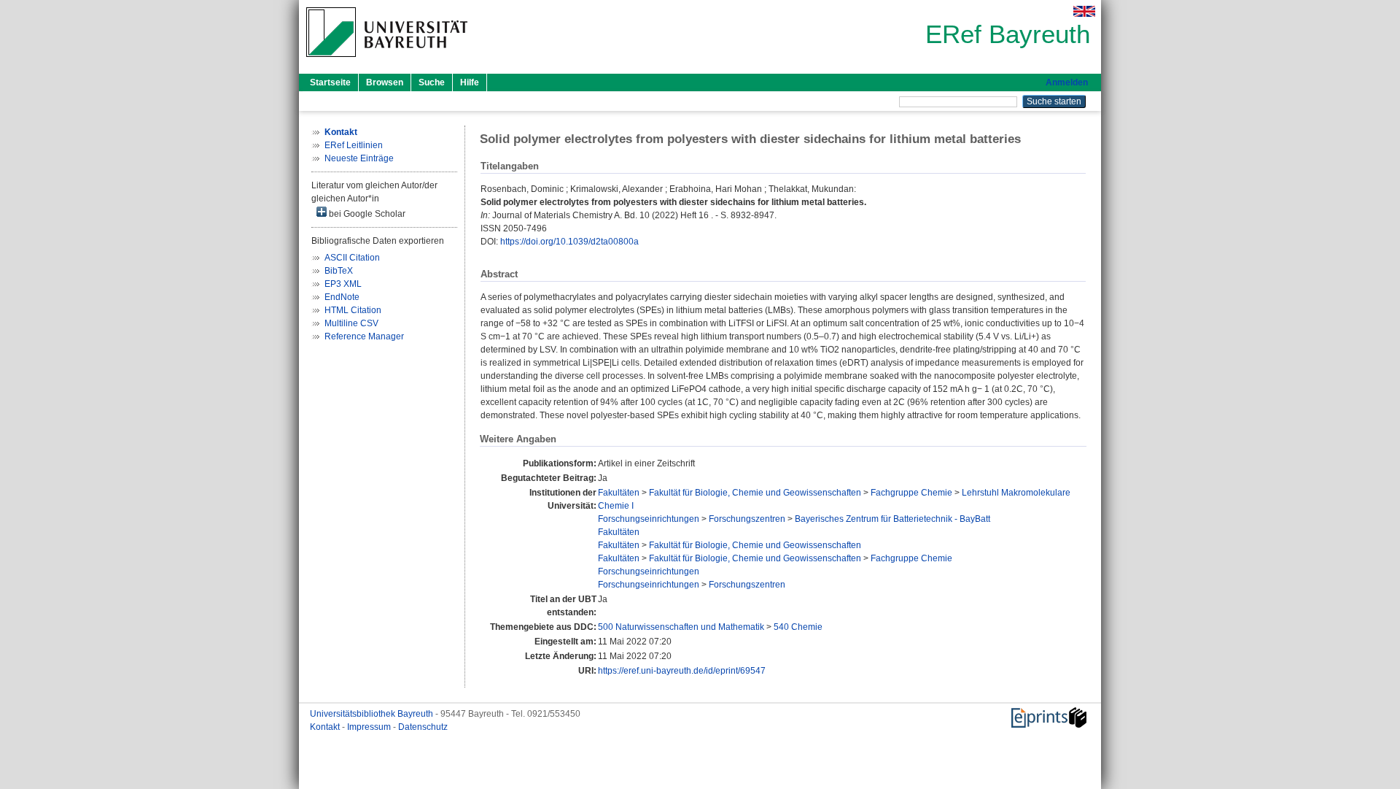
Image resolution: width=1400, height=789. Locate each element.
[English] (1084, 11)
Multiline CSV (351, 323)
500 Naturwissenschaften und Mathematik (681, 627)
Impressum (370, 727)
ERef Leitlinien (353, 145)
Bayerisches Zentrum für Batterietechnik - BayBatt (892, 519)
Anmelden (1067, 82)
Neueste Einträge (359, 158)
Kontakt (326, 727)
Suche (432, 82)
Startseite (330, 82)
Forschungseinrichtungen (648, 519)
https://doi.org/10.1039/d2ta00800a (569, 241)
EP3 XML (343, 284)
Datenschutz (423, 727)
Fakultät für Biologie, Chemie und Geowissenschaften (755, 493)
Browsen (384, 82)
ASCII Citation (352, 258)
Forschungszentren (747, 519)
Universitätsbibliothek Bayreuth (372, 714)
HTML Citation (352, 310)
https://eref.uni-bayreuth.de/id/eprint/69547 (682, 671)
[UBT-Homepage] (387, 61)
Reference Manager (364, 336)
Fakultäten (618, 493)
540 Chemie (798, 627)
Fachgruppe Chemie (911, 493)
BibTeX (338, 271)
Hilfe (469, 82)
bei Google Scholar (366, 214)
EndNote (341, 297)
